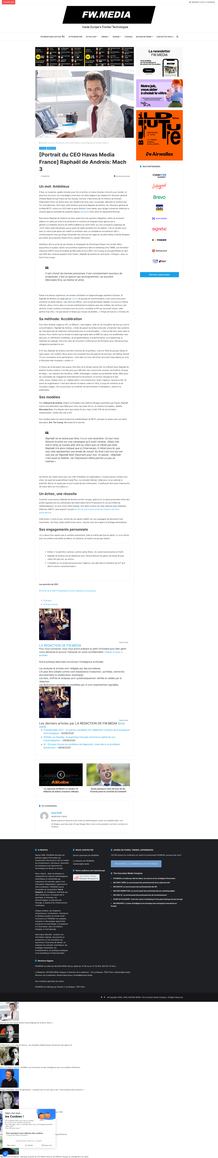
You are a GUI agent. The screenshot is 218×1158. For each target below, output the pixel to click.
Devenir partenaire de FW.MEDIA (86, 855)
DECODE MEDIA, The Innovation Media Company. (147, 997)
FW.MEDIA (50, 855)
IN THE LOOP (91, 37)
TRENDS (104, 37)
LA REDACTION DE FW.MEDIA (60, 645)
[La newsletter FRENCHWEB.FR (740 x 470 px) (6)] (159, 76)
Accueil (44, 143)
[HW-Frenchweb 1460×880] (159, 107)
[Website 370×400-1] (159, 160)
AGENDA (116, 37)
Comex (75, 298)
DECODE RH (118, 887)
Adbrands (84, 212)
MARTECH (51, 148)
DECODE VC (118, 895)
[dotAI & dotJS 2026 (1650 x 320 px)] (84, 56)
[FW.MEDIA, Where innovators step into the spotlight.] (109, 19)
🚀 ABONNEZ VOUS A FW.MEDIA (202, 2)
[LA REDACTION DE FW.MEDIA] (55, 639)
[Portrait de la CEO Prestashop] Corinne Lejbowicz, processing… (68, 591)
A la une (51, 143)
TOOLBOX (128, 37)
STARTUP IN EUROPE (121, 899)
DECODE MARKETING (121, 891)
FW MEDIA (117, 878)
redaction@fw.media (81, 864)
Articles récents (51, 604)
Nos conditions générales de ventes (49, 981)
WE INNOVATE (119, 903)
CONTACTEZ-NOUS (164, 37)
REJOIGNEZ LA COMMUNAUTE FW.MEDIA (136, 863)
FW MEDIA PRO (76, 37)
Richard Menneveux (65, 975)
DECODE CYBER (119, 883)
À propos (48, 600)
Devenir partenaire (159, 274)
